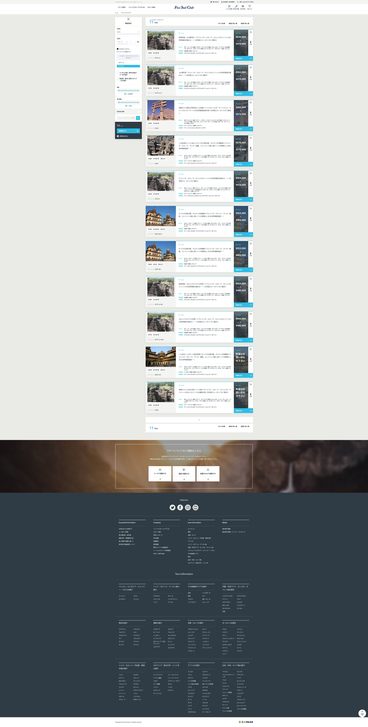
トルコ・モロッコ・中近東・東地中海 (199, 538)
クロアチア (156, 647)
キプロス (136, 684)
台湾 (189, 593)
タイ (203, 596)
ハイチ (239, 678)
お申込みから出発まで (125, 529)
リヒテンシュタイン (228, 638)
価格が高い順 (233, 23)
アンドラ (239, 651)
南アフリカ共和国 (207, 684)
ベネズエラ (136, 629)
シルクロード (241, 605)
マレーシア (205, 602)
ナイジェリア (206, 681)
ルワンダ (205, 687)
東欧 (189, 532)
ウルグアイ (122, 632)
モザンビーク (206, 675)
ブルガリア (156, 629)
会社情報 (156, 538)
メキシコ (239, 690)
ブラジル (136, 641)
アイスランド (192, 648)
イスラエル (136, 696)
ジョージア (191, 632)
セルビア (170, 629)
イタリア (225, 632)
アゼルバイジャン (193, 629)
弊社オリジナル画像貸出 (160, 547)
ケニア (190, 706)
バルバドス (225, 686)
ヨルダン (136, 675)
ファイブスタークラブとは (137, 7)
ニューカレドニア (173, 675)
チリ (120, 638)
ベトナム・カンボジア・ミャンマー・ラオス (201, 550)
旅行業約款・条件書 (125, 535)
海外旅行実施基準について (127, 544)
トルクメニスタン (227, 596)
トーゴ (204, 699)
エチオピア (191, 693)
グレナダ (239, 672)
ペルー (135, 632)
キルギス (239, 602)
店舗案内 (156, 541)
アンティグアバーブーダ (228, 676)
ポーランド (156, 632)
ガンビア (190, 696)
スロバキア (171, 648)
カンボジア (122, 599)
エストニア (191, 638)
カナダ (224, 698)
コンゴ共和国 (192, 681)
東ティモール (206, 599)
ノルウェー (205, 641)
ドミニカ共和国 (227, 711)
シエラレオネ (206, 693)
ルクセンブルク (227, 645)
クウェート (122, 699)
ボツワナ (190, 678)
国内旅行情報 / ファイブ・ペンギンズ (233, 532)
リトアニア (205, 645)
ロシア (204, 629)
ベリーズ (225, 689)
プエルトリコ (241, 699)
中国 (223, 611)
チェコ (170, 641)
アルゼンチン (123, 635)
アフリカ (190, 541)
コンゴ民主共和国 (193, 684)
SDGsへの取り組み (159, 553)
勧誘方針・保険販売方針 (126, 538)
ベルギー (239, 645)
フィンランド (192, 645)
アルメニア (191, 641)
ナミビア (205, 678)
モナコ (224, 635)
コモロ (155, 681)
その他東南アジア (193, 553)
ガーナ (190, 699)
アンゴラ (190, 672)
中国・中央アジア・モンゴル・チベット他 (200, 547)
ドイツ (224, 654)
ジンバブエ (205, 709)
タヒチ (170, 684)
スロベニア (171, 638)
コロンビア (136, 638)
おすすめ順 (221, 23)
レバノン (121, 690)
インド (155, 602)
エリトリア (191, 690)
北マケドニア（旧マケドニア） (159, 642)
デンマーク (205, 635)
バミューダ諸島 (227, 692)
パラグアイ (136, 635)
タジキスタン (226, 608)
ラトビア (190, 635)
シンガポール (206, 593)
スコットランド (241, 641)
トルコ (121, 675)
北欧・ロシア (192, 535)
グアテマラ (240, 675)
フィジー (156, 687)
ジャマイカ (240, 684)
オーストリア (157, 638)
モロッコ (136, 678)
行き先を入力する (124, 49)
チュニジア (136, 681)
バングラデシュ (172, 599)
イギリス (225, 651)
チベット (225, 599)
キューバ (225, 705)
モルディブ (156, 690)
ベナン (190, 675)
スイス (239, 648)
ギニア (190, 703)
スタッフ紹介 (151, 7)
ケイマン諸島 (157, 678)
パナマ (239, 696)
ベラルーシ (191, 651)
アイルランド (241, 635)
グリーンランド (207, 648)
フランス (239, 629)
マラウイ (205, 672)
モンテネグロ (172, 635)
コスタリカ (225, 702)
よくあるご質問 (123, 532)
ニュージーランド (173, 678)
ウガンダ (205, 703)
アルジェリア (123, 684)
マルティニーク (241, 687)
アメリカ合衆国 (241, 709)
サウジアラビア (138, 690)
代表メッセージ (158, 535)
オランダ (225, 641)
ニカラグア (240, 693)
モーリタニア (206, 712)
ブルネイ (190, 599)
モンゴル (239, 608)
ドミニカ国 (225, 708)
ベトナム (136, 599)
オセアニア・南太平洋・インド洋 (198, 563)
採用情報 (156, 544)
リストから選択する (125, 52)
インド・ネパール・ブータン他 (197, 544)
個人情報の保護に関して (126, 541)
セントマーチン (241, 706)
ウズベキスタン (241, 596)
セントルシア (241, 703)
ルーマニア (171, 645)
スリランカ (156, 599)
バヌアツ (170, 690)
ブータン (170, 602)
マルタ (224, 629)
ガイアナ (121, 645)
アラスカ (225, 672)
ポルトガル (240, 638)
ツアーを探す (122, 7)
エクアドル (122, 629)
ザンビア (205, 706)
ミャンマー (122, 596)
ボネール (225, 695)
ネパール (170, 596)
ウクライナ (205, 638)
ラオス (135, 596)
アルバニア (171, 632)
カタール (121, 696)
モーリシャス (157, 693)
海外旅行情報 (226, 529)
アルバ (224, 680)
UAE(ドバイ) (137, 699)
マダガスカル (192, 712)
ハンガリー (156, 635)
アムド (239, 599)
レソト (190, 709)
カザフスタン (226, 602)
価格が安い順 (245, 23)
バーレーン (122, 693)
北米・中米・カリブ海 (194, 560)
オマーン (121, 678)
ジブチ (190, 687)
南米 (189, 557)
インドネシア (192, 602)
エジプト (121, 687)
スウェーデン (206, 632)
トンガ (170, 687)
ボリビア (121, 641)
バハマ (224, 683)
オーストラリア (158, 675)
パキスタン (156, 596)
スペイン (225, 648)
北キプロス (122, 681)
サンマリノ (240, 632)
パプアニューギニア (174, 681)
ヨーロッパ (191, 529)
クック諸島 (156, 684)
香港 (189, 596)
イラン (135, 693)
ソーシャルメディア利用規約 (162, 550)
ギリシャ (136, 687)
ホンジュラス (241, 681)
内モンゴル (225, 605)
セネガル (205, 690)
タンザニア (205, 696)
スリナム (136, 645)
